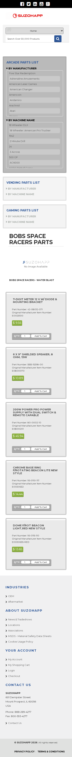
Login (11, 670)
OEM (11, 596)
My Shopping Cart (19, 664)
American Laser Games (23, 83)
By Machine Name (21, 120)
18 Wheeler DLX (18, 125)
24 (10, 146)
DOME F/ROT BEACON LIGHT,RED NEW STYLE (29, 527)
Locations (14, 624)
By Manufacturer (22, 68)
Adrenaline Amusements (24, 78)
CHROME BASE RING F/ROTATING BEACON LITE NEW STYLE (35, 470)
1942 (11, 135)
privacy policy (24, 751)
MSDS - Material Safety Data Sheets (29, 636)
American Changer (21, 89)
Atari (12, 110)
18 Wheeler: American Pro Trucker (30, 130)
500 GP (13, 157)
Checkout (14, 676)
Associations (15, 630)
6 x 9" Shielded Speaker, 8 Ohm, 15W (33, 356)
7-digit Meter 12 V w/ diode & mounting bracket (35, 301)
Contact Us (14, 722)
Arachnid (14, 105)
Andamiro (16, 100)
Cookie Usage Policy (20, 641)
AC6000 (15, 162)
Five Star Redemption (22, 73)
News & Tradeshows (20, 619)
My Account (15, 659)
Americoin (15, 94)
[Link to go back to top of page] (64, 749)
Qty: (17, 336)
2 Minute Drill (17, 141)
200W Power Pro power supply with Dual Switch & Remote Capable (34, 412)
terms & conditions (51, 751)
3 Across (15, 151)
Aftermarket (15, 601)
